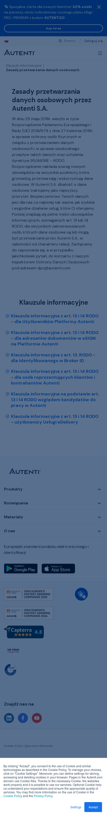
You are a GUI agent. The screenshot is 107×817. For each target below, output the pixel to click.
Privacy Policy (43, 796)
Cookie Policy (12, 796)
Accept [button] (93, 807)
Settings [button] (75, 807)
